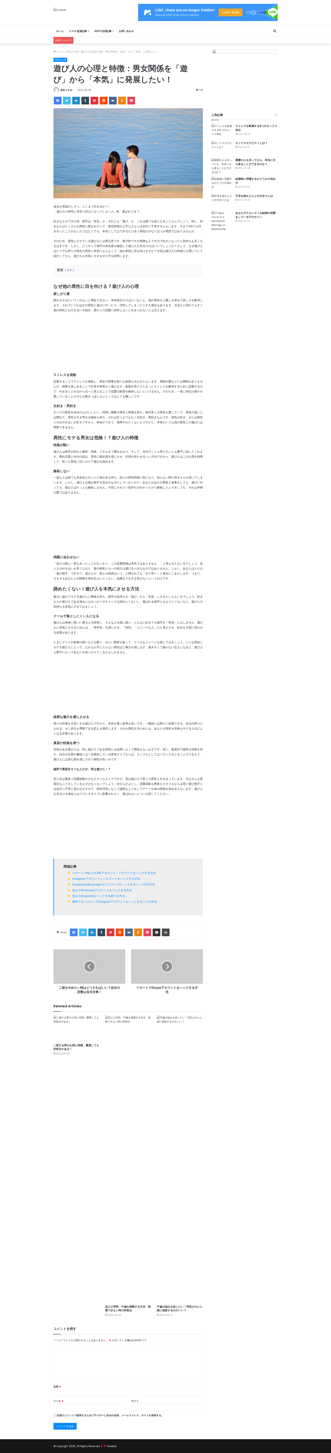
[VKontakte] (113, 100)
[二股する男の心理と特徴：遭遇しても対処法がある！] (76, 1028)
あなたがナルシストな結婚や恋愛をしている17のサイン (255, 215)
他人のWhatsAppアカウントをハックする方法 (102, 890)
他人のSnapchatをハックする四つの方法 (98, 896)
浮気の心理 (72, 51)
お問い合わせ (126, 31)
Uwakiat (111, 1446)
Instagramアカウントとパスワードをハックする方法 (106, 878)
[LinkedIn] (76, 100)
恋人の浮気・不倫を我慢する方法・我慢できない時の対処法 (128, 1308)
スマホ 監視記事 (78, 31)
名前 (57, 1386)
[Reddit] (103, 100)
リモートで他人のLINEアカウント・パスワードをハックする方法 (114, 873)
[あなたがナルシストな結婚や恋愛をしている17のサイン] (222, 221)
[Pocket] (131, 100)
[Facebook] (57, 100)
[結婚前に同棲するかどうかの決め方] (222, 184)
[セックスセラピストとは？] (222, 148)
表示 (69, 270)
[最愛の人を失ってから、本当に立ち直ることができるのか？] (222, 166)
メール (58, 1400)
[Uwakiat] (59, 10)
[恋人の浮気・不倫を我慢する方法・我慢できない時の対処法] (128, 1159)
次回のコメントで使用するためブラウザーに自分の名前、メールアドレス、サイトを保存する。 (110, 1415)
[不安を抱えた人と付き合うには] (222, 201)
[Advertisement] (128, 344)
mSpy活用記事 (102, 31)
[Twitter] (67, 100)
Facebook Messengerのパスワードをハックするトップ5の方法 (113, 884)
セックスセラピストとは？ (251, 143)
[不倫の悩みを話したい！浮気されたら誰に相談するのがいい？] (180, 1159)
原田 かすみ (66, 90)
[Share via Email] (156, 932)
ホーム (60, 31)
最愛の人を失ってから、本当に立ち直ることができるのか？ (255, 162)
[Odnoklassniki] (122, 100)
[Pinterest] (94, 100)
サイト (135, 1400)
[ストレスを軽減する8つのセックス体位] (222, 131)
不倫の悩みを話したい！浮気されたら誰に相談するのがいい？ (179, 1308)
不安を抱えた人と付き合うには (254, 196)
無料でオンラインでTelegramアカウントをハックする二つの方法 (114, 901)
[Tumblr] (85, 100)
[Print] (166, 932)
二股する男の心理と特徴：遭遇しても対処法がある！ (76, 1047)
